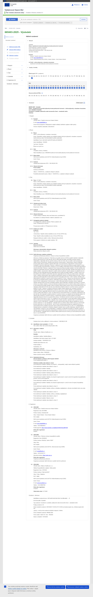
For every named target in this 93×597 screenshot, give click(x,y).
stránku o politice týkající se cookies (17, 588)
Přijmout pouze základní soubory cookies (77, 587)
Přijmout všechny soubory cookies (55, 587)
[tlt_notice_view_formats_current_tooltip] (84, 103)
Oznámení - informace (12, 83)
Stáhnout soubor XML (14, 46)
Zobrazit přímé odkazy (15, 49)
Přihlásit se (77, 4)
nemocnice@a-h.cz (41, 483)
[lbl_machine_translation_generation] (42, 93)
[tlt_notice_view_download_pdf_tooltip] (29, 88)
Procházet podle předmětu (64, 22)
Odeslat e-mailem (13, 55)
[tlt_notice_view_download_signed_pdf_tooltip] (32, 78)
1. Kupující (9, 65)
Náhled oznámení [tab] (10, 36)
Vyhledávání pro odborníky (51, 22)
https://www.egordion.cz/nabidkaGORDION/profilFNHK (55, 427)
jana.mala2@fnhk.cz (38, 57)
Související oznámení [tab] (10, 40)
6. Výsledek (10, 76)
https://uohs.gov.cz (47, 455)
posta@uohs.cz (41, 451)
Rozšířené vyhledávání (38, 22)
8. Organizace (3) (11, 80)
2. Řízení (9, 69)
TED (6, 28)
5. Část (8, 72)
